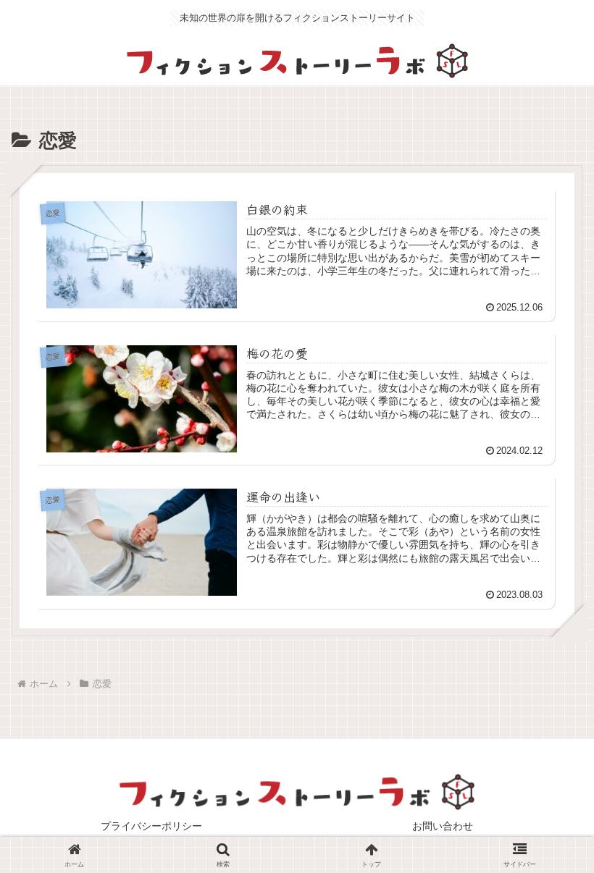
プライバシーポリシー (151, 826)
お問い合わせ (442, 826)
